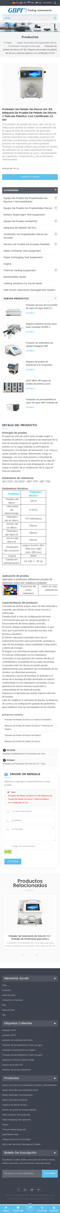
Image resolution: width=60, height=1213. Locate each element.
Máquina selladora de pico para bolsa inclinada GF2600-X (41, 326)
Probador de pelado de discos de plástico (23, 735)
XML (4, 1015)
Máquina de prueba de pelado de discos (22, 741)
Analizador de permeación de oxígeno (19, 1050)
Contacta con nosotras (12, 1000)
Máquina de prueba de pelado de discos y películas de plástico (29, 727)
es (17, 2)
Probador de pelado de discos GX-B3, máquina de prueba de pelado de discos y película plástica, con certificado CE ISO (30, 799)
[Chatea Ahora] (30, 1207)
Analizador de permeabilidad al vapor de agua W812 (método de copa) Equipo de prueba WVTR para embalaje (42, 401)
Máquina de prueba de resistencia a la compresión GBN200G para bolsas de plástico (39, 363)
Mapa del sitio (8, 1010)
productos (6, 990)
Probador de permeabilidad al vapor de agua (22, 1045)
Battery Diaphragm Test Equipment (24, 215)
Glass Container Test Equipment (22, 251)
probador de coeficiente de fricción (17, 1040)
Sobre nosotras (8, 995)
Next (36, 955)
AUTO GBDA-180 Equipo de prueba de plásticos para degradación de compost (38, 382)
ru (32, 2)
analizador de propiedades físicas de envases (25, 236)
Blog (4, 1005)
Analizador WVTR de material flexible (18, 1060)
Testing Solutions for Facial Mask (23, 283)
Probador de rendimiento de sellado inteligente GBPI (39, 345)
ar (40, 2)
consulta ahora (30, 176)
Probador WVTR (9, 1030)
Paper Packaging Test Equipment (23, 257)
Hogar (9, 42)
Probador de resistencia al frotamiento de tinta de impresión (24, 753)
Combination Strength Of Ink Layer (24, 46)
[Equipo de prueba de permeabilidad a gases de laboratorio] (30, 914)
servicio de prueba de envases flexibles (27, 244)
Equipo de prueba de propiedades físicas (36, 42)
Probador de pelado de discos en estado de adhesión (28, 719)
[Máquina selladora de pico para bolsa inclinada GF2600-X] (13, 331)
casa (4, 985)
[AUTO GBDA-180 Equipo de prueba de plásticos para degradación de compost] (13, 387)
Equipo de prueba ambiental (20, 221)
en (24, 2)
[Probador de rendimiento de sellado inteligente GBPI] (13, 350)
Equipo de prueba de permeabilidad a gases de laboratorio (30, 938)
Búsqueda (47, 2)
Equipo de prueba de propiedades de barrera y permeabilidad (25, 200)
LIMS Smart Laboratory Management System (29, 290)
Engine (7, 264)
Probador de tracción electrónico (16, 1069)
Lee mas (29, 313)
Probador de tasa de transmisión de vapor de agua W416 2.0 (42, 307)
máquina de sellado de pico (20, 228)
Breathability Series (15, 277)
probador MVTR (9, 1035)
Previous (24, 955)
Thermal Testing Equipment (20, 270)
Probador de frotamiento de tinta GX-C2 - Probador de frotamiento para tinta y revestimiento (24, 763)
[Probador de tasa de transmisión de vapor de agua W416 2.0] (13, 312)
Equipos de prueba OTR (12, 1065)
